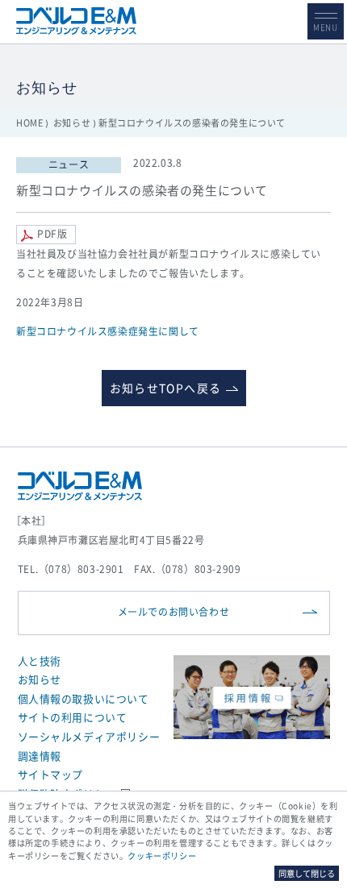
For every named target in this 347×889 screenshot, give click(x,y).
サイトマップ (51, 774)
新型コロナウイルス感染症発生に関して (107, 331)
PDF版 (52, 233)
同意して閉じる (306, 873)
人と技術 (39, 660)
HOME (29, 123)
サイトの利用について (73, 717)
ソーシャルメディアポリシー (89, 736)
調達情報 (39, 755)
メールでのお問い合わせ (174, 611)
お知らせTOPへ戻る (166, 388)
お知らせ (71, 123)
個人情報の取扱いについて (83, 698)
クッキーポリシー (162, 856)
